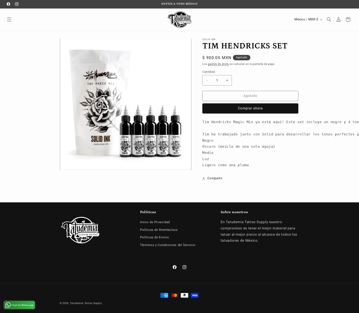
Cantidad (208, 71)
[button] (9, 19)
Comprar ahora (250, 108)
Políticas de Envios (154, 237)
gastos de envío (218, 64)
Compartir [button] (215, 178)
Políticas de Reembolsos (159, 230)
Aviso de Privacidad (155, 222)
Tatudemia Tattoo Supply (86, 303)
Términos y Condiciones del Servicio (167, 245)
